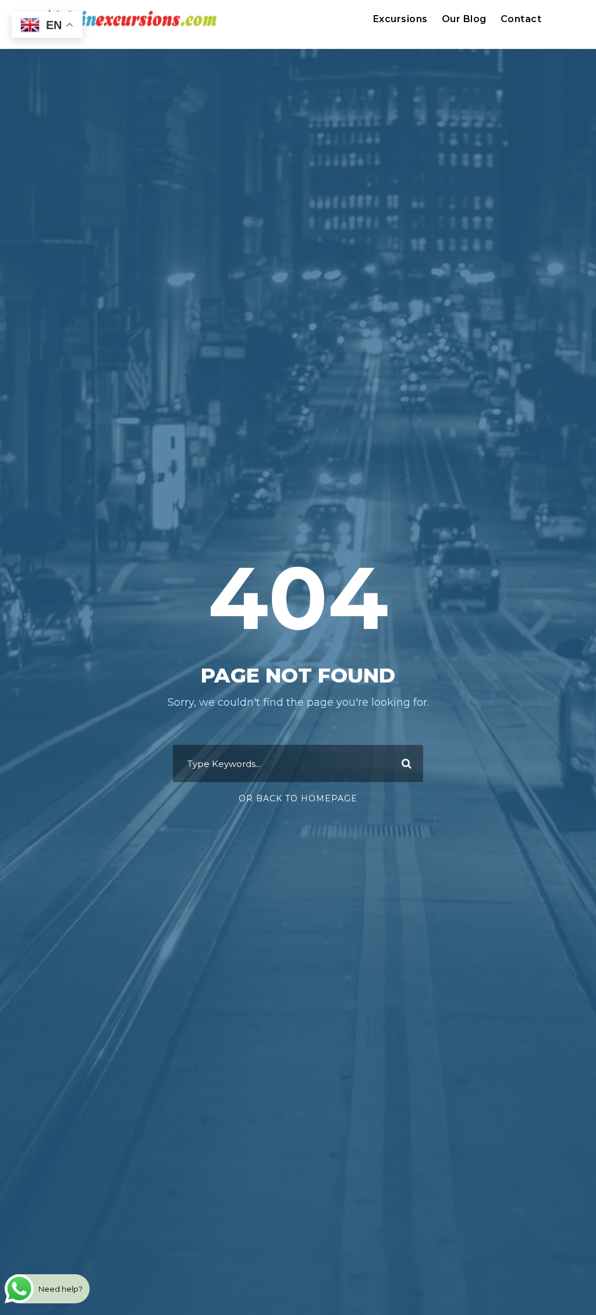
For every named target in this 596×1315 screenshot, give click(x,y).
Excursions (400, 18)
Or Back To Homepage (298, 798)
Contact (521, 18)
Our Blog (464, 18)
